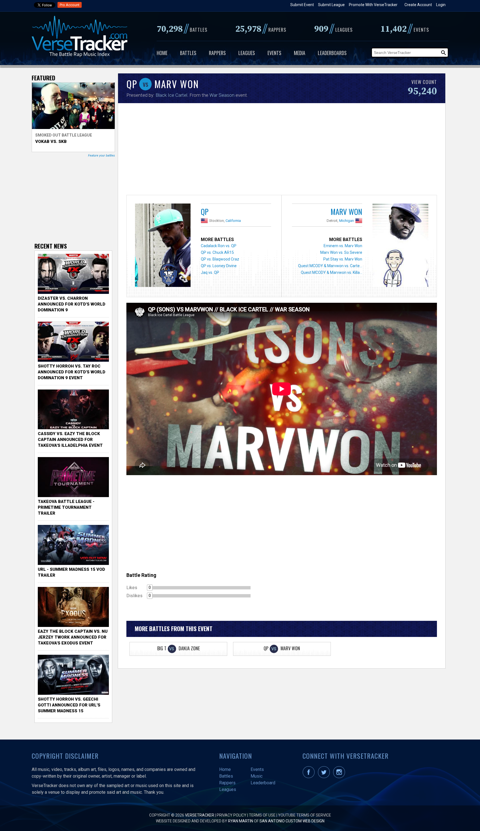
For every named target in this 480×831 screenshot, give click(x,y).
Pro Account (69, 5)
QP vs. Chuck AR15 (217, 252)
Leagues (246, 52)
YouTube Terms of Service (304, 815)
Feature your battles (101, 155)
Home (162, 52)
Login (441, 5)
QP (204, 211)
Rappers (217, 52)
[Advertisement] (281, 150)
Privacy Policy (231, 815)
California (233, 221)
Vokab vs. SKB (51, 141)
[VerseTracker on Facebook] (309, 777)
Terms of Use (262, 815)
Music (256, 776)
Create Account (418, 5)
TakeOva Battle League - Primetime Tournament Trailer (66, 507)
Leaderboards (332, 52)
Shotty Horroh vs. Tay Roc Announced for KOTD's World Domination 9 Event (71, 372)
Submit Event (302, 5)
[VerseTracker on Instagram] (340, 777)
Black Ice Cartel (171, 95)
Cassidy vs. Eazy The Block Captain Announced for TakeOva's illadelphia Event (70, 439)
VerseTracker (199, 815)
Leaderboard (263, 782)
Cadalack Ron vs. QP (218, 246)
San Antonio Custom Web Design (291, 821)
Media (299, 52)
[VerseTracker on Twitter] (325, 777)
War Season (221, 95)
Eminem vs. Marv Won (343, 246)
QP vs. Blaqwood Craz (220, 259)
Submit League (331, 5)
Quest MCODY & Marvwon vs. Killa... (331, 272)
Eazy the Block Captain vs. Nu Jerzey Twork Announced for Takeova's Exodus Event (73, 637)
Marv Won (346, 211)
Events (274, 52)
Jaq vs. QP (210, 272)
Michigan (346, 221)
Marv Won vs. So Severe (341, 252)
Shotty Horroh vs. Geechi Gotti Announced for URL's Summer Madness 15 (69, 705)
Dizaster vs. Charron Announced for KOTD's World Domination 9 (71, 304)
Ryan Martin (240, 821)
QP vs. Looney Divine (219, 266)
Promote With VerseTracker (373, 5)
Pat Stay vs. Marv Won (342, 259)
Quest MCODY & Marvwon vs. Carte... (330, 266)
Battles (188, 52)
